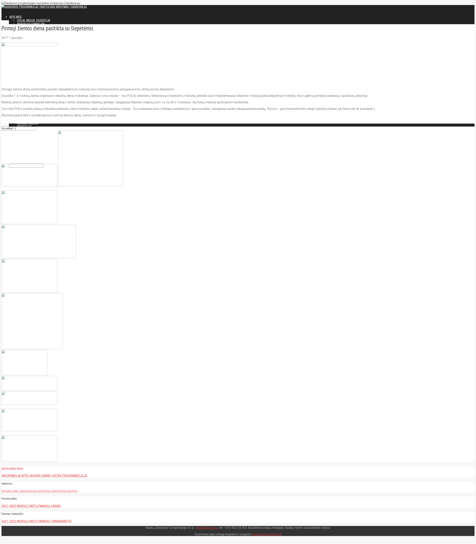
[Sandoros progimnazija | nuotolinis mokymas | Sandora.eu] (44, 7)
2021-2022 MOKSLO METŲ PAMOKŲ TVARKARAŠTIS (36, 521)
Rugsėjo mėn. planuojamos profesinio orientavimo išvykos (39, 491)
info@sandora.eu (207, 527)
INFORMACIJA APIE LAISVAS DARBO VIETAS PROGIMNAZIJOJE (44, 475)
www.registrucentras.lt (267, 534)
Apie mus (15, 17)
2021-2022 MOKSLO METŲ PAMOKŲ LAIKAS (31, 506)
